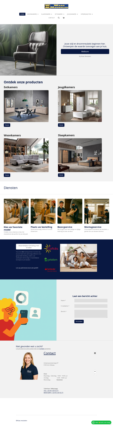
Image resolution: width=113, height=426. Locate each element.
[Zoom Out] (95, 374)
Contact (42, 349)
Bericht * (63, 311)
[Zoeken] (59, 17)
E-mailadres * (65, 306)
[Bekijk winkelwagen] (64, 17)
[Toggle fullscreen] (95, 353)
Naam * (63, 300)
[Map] (84, 363)
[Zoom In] (95, 371)
